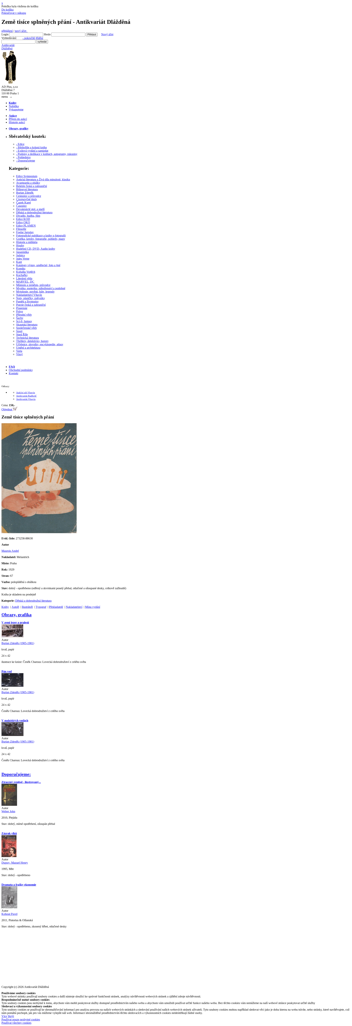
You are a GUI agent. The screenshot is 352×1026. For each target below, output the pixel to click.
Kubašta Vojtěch (25, 271)
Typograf (41, 606)
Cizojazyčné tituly (26, 199)
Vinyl (19, 354)
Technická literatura (27, 337)
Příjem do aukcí (18, 119)
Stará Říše (22, 334)
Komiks (20, 268)
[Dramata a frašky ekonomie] (9, 907)
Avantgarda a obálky (28, 182)
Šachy (19, 318)
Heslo (47, 34)
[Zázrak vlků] (8, 856)
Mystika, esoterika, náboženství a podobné (40, 288)
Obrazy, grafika (16, 614)
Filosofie (21, 228)
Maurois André (10, 550)
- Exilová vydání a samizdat (32, 150)
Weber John (8, 811)
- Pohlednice (23, 157)
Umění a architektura (28, 347)
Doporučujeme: (16, 774)
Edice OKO (23, 222)
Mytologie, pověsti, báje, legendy (35, 291)
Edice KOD (23, 219)
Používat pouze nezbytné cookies (20, 1019)
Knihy (5, 606)
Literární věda (24, 278)
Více (4, 1016)
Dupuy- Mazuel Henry (14, 862)
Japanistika (22, 252)
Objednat (7, 409)
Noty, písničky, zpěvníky (30, 298)
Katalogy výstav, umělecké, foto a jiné (38, 265)
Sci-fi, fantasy (24, 321)
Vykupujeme (16, 109)
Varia (19, 351)
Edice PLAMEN (26, 225)
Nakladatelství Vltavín (29, 294)
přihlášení (7, 30)
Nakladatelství (74, 606)
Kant (19, 261)
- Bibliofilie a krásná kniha (31, 147)
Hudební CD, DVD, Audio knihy (35, 248)
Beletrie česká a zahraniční (31, 186)
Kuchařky (22, 275)
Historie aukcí (17, 122)
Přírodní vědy (24, 314)
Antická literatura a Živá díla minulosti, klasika (43, 179)
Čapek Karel (23, 202)
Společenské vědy (26, 327)
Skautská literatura (26, 324)
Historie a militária (26, 242)
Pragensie (21, 308)
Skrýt (11, 1016)
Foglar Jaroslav (25, 232)
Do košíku (7, 9)
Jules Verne (22, 258)
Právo (19, 311)
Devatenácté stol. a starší (30, 209)
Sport (19, 331)
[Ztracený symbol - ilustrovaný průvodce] (9, 804)
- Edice (20, 144)
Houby (20, 245)
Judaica (20, 255)
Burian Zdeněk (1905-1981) (17, 643)
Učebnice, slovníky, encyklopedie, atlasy (39, 344)
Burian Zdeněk (25, 192)
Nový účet (107, 34)
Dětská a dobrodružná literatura (34, 212)
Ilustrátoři (27, 606)
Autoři (15, 606)
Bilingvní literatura (27, 189)
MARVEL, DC (25, 281)
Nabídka (14, 106)
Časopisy (21, 205)
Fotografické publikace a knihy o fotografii (41, 235)
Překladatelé (56, 606)
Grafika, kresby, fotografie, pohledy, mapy (40, 238)
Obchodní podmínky (21, 370)
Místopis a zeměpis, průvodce (33, 285)
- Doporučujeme (25, 160)
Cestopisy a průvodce (28, 196)
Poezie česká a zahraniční (31, 304)
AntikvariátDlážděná (7, 47)
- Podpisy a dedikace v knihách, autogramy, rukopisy (46, 154)
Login (4, 34)
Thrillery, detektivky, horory (32, 341)
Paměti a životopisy (27, 301)
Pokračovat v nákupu (13, 12)
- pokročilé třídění (33, 38)
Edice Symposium (26, 176)
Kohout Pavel (9, 914)
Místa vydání (92, 606)
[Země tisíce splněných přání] (39, 532)
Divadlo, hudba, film (28, 215)
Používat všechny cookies (16, 1022)
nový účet (21, 30)
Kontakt (13, 373)
